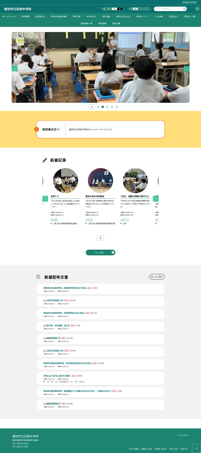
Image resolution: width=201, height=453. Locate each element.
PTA (71, 381)
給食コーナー (142, 16)
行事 (113, 223)
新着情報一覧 (86, 23)
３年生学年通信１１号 (55, 300)
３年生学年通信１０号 (55, 350)
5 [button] (117, 107)
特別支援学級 (67, 223)
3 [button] (107, 107)
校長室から (40, 16)
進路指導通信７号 (53, 337)
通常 (108, 9)
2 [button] (103, 107)
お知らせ (82, 381)
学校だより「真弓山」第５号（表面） (57, 375)
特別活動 (106, 16)
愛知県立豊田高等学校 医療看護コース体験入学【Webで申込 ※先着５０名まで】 (78, 390)
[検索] (185, 8)
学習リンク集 (189, 16)
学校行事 (76, 16)
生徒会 (74, 223)
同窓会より (173, 16)
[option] (100, 67)
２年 (58, 223)
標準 (135, 9)
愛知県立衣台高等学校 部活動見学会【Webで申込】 (65, 287)
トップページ (11, 16)
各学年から (91, 16)
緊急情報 (102, 23)
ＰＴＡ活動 (158, 16)
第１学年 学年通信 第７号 (58, 325)
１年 (55, 223)
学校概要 (25, 16)
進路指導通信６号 (53, 403)
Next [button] (186, 68)
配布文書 (116, 23)
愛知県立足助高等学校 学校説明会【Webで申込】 (64, 312)
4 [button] (112, 107)
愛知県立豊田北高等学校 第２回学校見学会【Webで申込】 (68, 363)
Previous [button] (14, 68)
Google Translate (189, 2)
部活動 (109, 223)
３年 (61, 223)
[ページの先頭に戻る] (196, 448)
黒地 (120, 9)
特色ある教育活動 (59, 16)
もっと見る (99, 252)
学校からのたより (123, 16)
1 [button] (98, 107)
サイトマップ (184, 435)
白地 (114, 9)
